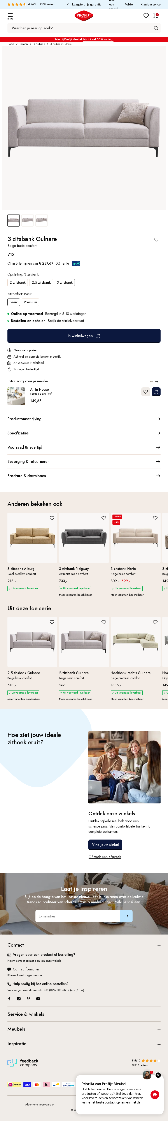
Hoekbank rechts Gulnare (130, 672)
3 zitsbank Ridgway (74, 568)
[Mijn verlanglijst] (146, 16)
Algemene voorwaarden (39, 1104)
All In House (39, 389)
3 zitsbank (65, 282)
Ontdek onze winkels (111, 813)
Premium (30, 302)
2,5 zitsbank (41, 282)
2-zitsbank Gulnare (74, 672)
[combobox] (84, 28)
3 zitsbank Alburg (21, 568)
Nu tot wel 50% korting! (98, 39)
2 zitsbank (18, 282)
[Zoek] (156, 28)
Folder (129, 4)
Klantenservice (151, 4)
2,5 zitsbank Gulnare (23, 672)
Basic (14, 302)
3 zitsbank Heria (123, 568)
